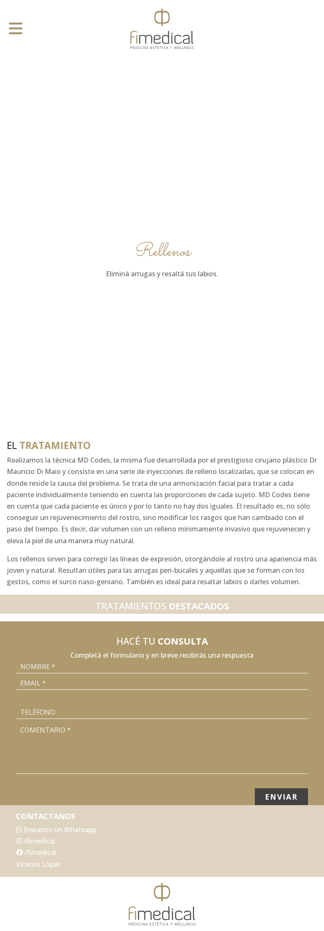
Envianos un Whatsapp (59, 829)
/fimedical (38, 841)
